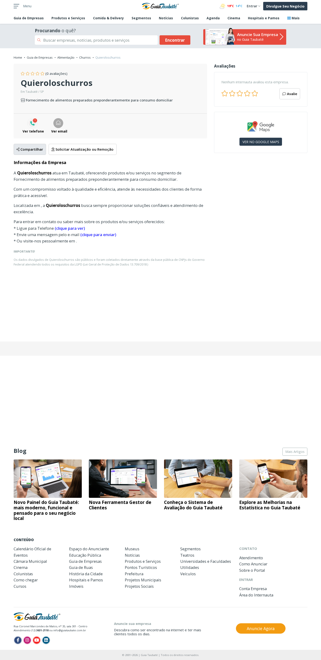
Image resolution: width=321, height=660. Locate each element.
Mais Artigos (295, 451)
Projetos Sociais (139, 586)
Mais (295, 18)
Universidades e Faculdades (205, 561)
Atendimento (251, 557)
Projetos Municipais (143, 580)
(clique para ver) (70, 228)
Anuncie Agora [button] (261, 628)
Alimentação (65, 57)
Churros (85, 57)
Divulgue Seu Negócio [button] (285, 6)
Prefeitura (134, 573)
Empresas (29, 18)
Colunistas (190, 18)
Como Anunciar (253, 564)
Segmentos (141, 18)
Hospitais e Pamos (263, 18)
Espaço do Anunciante (89, 548)
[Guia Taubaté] (160, 5)
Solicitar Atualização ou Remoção (84, 149)
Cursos (20, 586)
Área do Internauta (256, 595)
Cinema (233, 18)
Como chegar (26, 580)
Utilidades (189, 567)
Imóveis (76, 586)
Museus (132, 548)
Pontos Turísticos (141, 567)
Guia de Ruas (81, 567)
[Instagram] (27, 640)
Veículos (188, 573)
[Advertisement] (260, 197)
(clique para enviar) (98, 234)
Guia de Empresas (40, 57)
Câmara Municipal (30, 561)
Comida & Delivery (108, 18)
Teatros (187, 555)
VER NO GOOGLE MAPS (261, 142)
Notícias (166, 18)
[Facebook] (18, 640)
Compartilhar (31, 149)
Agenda (213, 18)
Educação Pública (85, 555)
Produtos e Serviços (68, 18)
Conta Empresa (253, 588)
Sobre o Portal (252, 570)
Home (18, 57)
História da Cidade (86, 573)
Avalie (291, 93)
